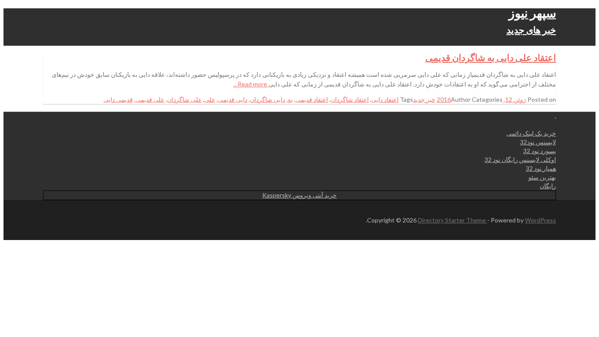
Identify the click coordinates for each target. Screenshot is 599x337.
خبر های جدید (531, 29)
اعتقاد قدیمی (312, 99)
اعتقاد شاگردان (350, 99)
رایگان (548, 186)
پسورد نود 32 (539, 150)
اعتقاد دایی (385, 99)
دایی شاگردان (267, 99)
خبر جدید (424, 99)
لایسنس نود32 (538, 142)
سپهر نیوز (532, 12)
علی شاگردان (184, 99)
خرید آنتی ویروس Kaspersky (299, 195)
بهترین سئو (542, 177)
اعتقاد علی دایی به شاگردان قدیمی (490, 57)
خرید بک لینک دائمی (531, 133)
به (290, 99)
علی (209, 99)
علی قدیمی (149, 99)
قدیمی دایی (118, 99)
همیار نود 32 (541, 168)
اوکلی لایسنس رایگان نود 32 (520, 159)
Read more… (250, 84)
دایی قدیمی (232, 99)
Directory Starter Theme (452, 220)
